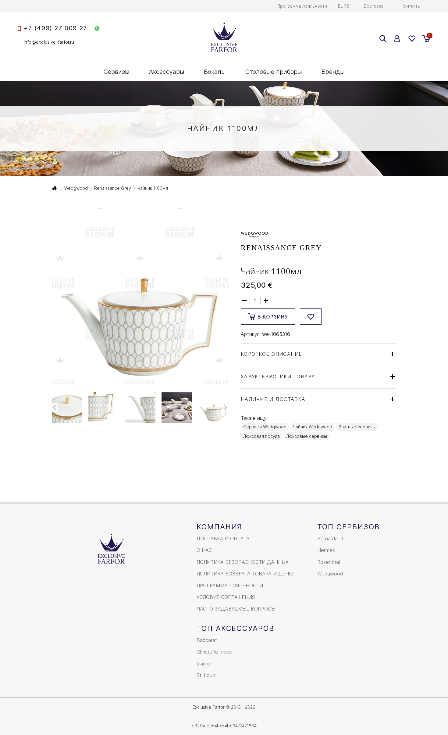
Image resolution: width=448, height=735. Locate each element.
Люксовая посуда (261, 436)
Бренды (333, 71)
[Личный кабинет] (397, 38)
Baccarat (207, 640)
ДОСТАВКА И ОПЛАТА (223, 538)
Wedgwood (330, 574)
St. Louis (206, 675)
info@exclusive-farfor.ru (49, 42)
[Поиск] (382, 38)
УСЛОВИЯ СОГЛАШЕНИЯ (226, 597)
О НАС (204, 550)
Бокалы (215, 71)
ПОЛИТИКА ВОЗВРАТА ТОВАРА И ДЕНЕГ (246, 574)
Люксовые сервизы (306, 436)
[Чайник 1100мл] (140, 381)
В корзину (273, 317)
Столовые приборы (273, 71)
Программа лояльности (302, 6)
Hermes (326, 550)
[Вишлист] (411, 38)
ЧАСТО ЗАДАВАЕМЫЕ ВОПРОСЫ (236, 609)
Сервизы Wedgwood (264, 426)
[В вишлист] (311, 316)
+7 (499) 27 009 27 (55, 28)
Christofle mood (215, 652)
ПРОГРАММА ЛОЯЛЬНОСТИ (230, 585)
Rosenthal (328, 562)
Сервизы (117, 71)
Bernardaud (330, 538)
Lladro (203, 664)
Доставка (373, 6)
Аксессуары (166, 71)
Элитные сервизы (357, 426)
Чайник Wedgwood (312, 426)
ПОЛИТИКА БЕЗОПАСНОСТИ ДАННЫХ (243, 562)
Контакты (411, 6)
